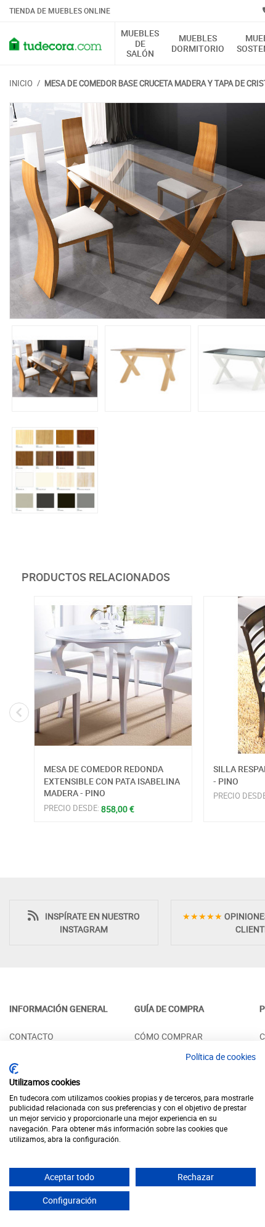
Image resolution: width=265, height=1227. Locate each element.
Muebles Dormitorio (197, 43)
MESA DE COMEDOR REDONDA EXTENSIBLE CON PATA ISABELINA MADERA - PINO (112, 781)
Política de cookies (221, 1056)
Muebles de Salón (140, 43)
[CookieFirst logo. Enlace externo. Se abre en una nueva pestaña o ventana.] (13, 1068)
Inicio (21, 83)
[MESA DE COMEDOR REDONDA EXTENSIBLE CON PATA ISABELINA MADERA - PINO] (113, 675)
